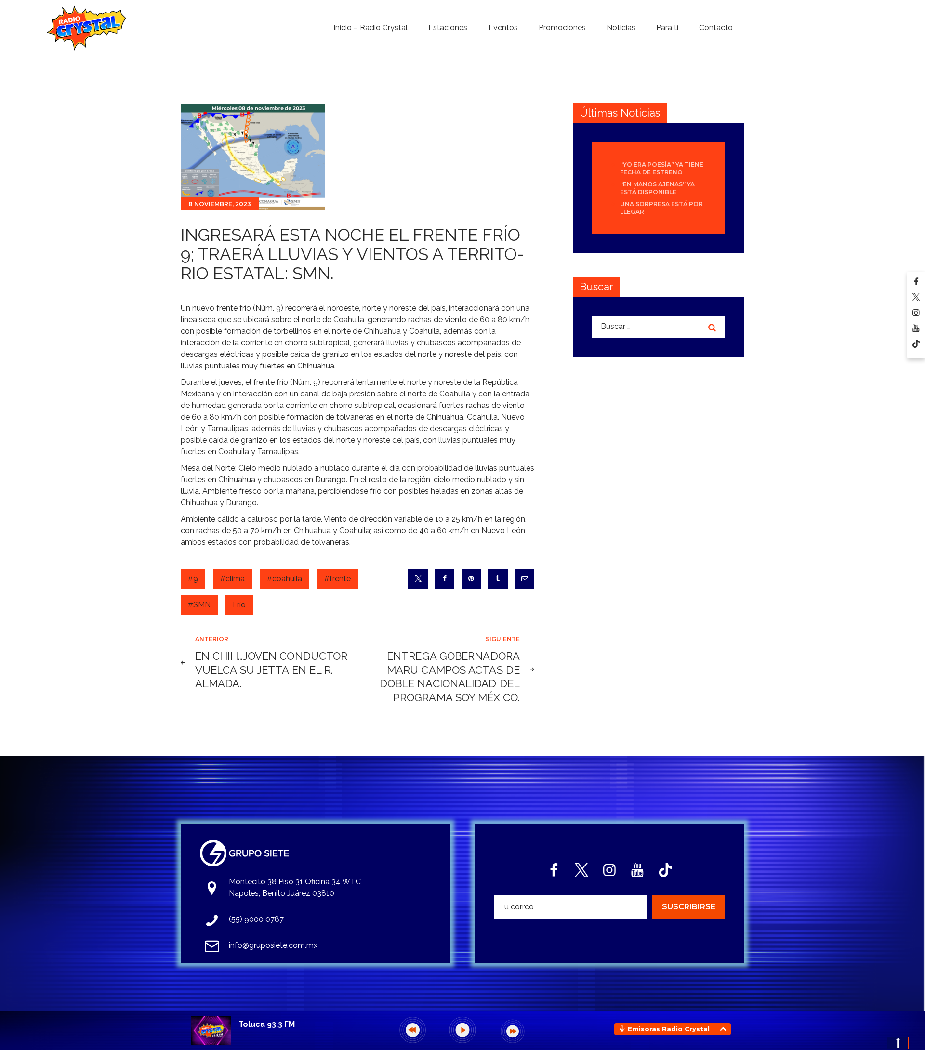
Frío (239, 604)
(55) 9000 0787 (256, 919)
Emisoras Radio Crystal (669, 1029)
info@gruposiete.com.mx (273, 945)
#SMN (199, 604)
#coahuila (284, 578)
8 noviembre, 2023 (219, 204)
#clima (232, 578)
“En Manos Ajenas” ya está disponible (657, 188)
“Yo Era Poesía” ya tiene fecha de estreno (661, 168)
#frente (337, 578)
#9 (193, 578)
